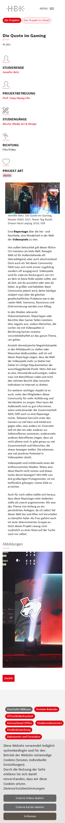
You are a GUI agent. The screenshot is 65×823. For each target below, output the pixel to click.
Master (7, 175)
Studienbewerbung (19, 730)
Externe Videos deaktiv (30, 798)
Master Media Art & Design (19, 124)
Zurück (8, 678)
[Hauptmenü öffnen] (52, 8)
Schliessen (30, 816)
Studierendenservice (49, 723)
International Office (19, 723)
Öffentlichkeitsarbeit (20, 716)
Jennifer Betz (11, 72)
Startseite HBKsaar (19, 709)
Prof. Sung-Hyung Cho (16, 98)
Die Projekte (12, 20)
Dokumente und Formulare (23, 736)
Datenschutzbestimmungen (24, 788)
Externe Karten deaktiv (30, 807)
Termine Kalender (47, 709)
